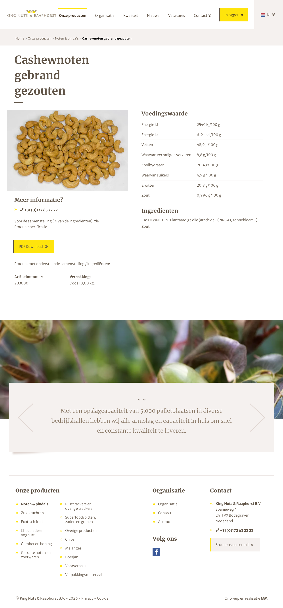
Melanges (73, 548)
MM (264, 598)
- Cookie (101, 598)
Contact (165, 513)
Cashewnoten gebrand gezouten (107, 38)
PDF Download (31, 246)
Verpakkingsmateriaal (83, 574)
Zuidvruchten (32, 513)
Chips (70, 539)
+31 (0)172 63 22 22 (41, 210)
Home (19, 38)
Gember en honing (36, 544)
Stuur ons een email (232, 544)
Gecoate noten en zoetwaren (36, 554)
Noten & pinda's (67, 38)
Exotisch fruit (32, 521)
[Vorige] (25, 417)
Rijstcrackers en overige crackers (78, 506)
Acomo (164, 521)
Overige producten (81, 530)
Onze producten (40, 38)
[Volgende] (257, 417)
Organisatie (168, 504)
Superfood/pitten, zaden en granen (80, 519)
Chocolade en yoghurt (32, 532)
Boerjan (71, 557)
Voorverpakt (75, 566)
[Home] (31, 13)
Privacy (87, 598)
